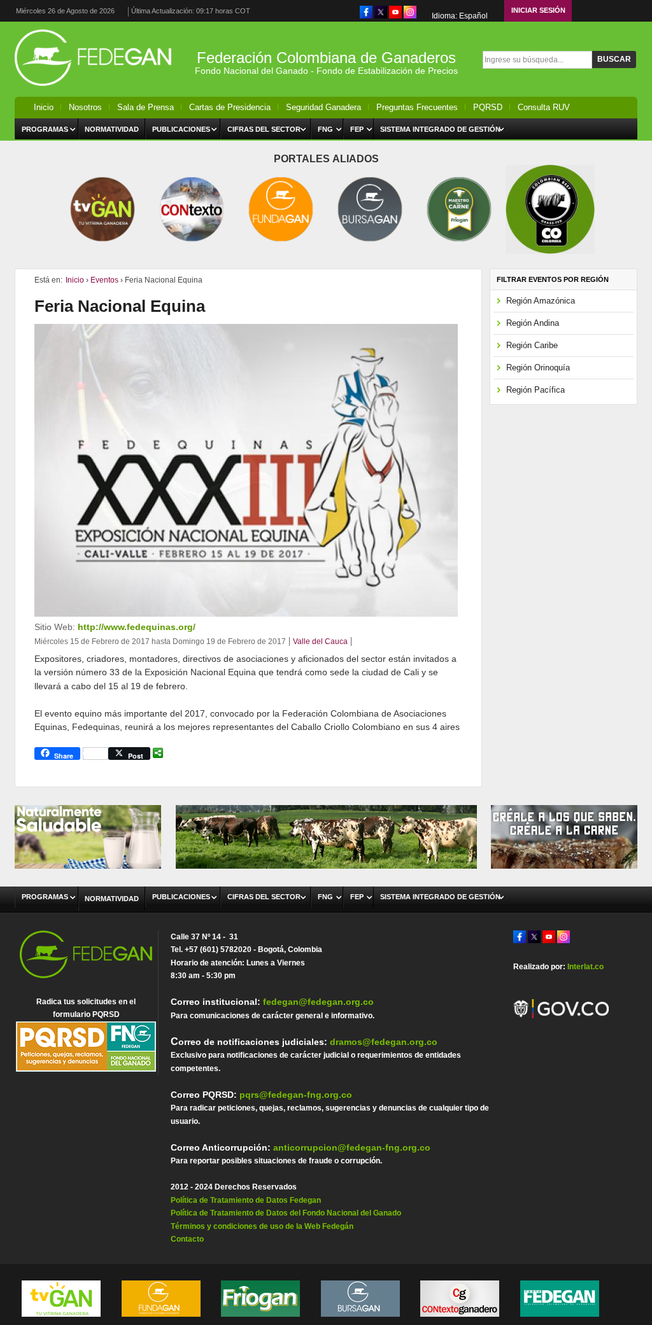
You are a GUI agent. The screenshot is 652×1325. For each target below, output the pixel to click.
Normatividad (112, 129)
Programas (45, 129)
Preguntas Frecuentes (417, 107)
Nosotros (85, 107)
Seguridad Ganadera (323, 107)
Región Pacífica (535, 390)
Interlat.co (585, 966)
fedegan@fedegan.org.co (318, 1002)
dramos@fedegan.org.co (383, 1042)
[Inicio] (97, 89)
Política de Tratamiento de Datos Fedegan (246, 1200)
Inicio (43, 107)
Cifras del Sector (264, 129)
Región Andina (532, 323)
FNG (325, 129)
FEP (357, 129)
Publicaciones (181, 129)
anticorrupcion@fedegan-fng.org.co (351, 1147)
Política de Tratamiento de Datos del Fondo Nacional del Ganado (286, 1213)
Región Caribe (532, 345)
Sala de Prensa (145, 107)
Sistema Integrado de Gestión (440, 129)
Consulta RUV (544, 107)
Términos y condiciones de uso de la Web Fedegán (262, 1226)
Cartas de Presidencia (230, 107)
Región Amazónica (540, 300)
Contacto (187, 1239)
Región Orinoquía (538, 367)
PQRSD (487, 107)
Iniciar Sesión (538, 10)
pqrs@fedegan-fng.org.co (295, 1095)
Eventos (104, 280)
